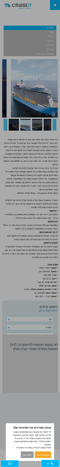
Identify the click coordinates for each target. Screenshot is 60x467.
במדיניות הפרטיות (24, 447)
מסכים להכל (43, 455)
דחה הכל (27, 455)
